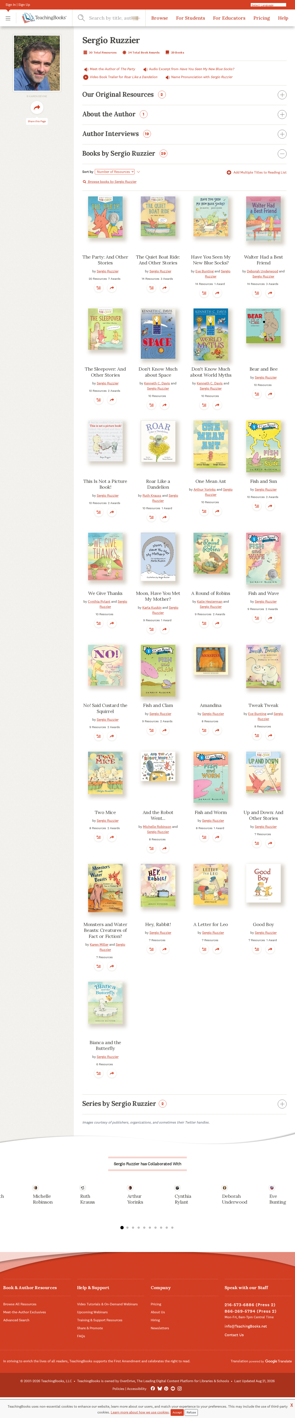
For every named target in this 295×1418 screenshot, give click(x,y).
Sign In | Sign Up (18, 4)
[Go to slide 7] (155, 1228)
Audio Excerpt (191, 69)
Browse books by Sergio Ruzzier (111, 181)
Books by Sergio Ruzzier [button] (124, 153)
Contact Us (234, 1334)
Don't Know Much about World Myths (211, 372)
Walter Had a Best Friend (263, 260)
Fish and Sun (263, 481)
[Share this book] (112, 287)
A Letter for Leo (210, 924)
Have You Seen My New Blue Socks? (210, 260)
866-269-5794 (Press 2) (251, 1311)
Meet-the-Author (112, 69)
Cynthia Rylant (99, 601)
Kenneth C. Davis (157, 383)
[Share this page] (36, 107)
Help (283, 18)
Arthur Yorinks (204, 489)
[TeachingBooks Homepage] (41, 18)
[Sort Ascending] (138, 171)
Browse (159, 18)
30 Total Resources (102, 53)
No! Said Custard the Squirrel (105, 708)
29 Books (177, 53)
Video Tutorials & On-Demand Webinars (107, 1304)
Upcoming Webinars (92, 1312)
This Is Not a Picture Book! (105, 484)
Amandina (210, 705)
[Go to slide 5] (144, 1228)
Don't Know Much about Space (157, 372)
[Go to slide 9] (167, 1228)
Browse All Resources (19, 1304)
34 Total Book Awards (143, 53)
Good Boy (263, 924)
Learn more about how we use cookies (140, 1412)
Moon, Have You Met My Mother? (158, 596)
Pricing (261, 18)
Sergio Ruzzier (108, 271)
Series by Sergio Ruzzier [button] (123, 1104)
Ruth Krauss (152, 495)
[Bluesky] (159, 1388)
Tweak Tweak (263, 705)
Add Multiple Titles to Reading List (260, 172)
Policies (118, 1388)
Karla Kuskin (152, 607)
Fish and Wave (263, 593)
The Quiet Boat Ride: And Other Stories (158, 260)
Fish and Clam (158, 705)
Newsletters (160, 1328)
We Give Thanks (105, 593)
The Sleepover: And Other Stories (105, 372)
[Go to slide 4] (138, 1228)
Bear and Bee (263, 369)
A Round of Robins (210, 593)
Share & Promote (90, 1328)
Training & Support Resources (99, 1320)
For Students (190, 18)
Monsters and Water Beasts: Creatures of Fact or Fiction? (105, 930)
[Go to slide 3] (133, 1228)
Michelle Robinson (157, 826)
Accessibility (136, 1388)
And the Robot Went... (158, 815)
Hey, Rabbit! (158, 924)
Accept (177, 1412)
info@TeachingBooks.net (246, 1326)
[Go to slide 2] (127, 1228)
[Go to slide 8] (161, 1228)
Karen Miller (99, 944)
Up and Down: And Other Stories (263, 815)
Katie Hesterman (209, 601)
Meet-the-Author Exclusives (24, 1312)
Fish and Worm (211, 812)
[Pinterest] (166, 1388)
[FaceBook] (153, 1388)
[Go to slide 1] (122, 1228)
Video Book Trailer (123, 77)
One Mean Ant (210, 481)
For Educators (229, 18)
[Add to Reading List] (98, 287)
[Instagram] (179, 1388)
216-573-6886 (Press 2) (250, 1305)
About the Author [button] (113, 114)
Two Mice (105, 812)
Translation (240, 1361)
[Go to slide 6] (150, 1228)
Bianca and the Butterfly (105, 1045)
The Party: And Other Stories (105, 260)
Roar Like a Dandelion (158, 484)
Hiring (155, 1320)
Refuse (191, 1412)
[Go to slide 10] (172, 1228)
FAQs (81, 1336)
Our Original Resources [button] (122, 94)
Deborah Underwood (262, 271)
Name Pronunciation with (201, 77)
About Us (158, 1312)
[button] (8, 18)
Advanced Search (16, 1320)
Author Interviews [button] (115, 134)
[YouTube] (173, 1388)
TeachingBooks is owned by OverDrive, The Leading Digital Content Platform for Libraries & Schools (153, 1381)
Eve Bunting (204, 271)
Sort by (88, 171)
